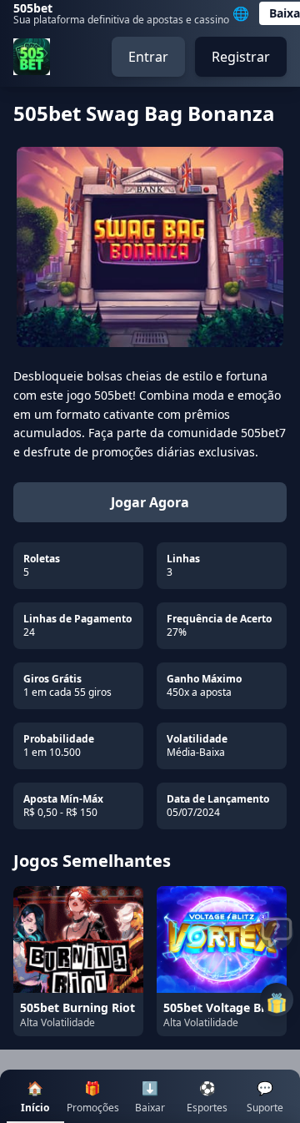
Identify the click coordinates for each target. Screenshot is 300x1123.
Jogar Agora (150, 502)
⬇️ (150, 1097)
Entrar (148, 57)
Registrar (241, 57)
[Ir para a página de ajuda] (276, 932)
